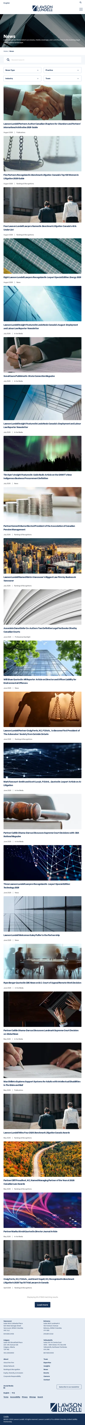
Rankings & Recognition (12, 1369)
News (46, 1369)
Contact (47, 1380)
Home (6, 51)
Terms (6, 1397)
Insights (47, 1366)
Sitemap (32, 1397)
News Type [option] (10, 70)
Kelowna (46, 1321)
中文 (13, 1393)
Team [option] (48, 78)
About (6, 1359)
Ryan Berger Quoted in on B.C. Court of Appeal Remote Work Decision (42, 982)
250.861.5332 (48, 1334)
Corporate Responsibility (12, 1376)
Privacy (25, 1397)
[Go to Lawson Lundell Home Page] (42, 8)
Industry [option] (9, 78)
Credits (6, 1416)
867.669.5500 (48, 1353)
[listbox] (22, 70)
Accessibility (15, 1397)
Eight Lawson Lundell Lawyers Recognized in (42, 277)
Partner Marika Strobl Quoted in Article (30, 1231)
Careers (47, 1376)
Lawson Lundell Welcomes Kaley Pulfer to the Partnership (32, 935)
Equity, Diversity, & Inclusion (13, 1373)
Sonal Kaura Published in (29, 376)
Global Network (9, 1366)
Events (46, 1373)
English (7, 3)
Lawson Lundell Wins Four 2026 (37, 1132)
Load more (42, 1304)
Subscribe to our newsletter (69, 1387)
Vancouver (8, 1321)
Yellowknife (48, 1340)
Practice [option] (49, 70)
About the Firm (9, 1362)
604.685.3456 (9, 1334)
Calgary (6, 1340)
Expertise (47, 1362)
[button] (80, 2)
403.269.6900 (9, 1353)
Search (40, 1397)
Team (46, 1359)
